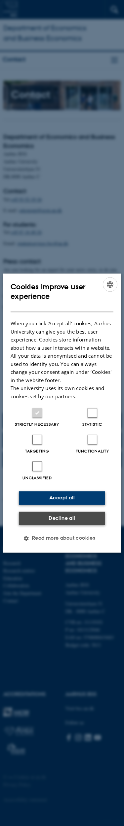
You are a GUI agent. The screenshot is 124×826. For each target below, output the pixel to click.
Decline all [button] (62, 518)
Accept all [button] (62, 497)
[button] (62, 538)
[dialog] (62, 413)
